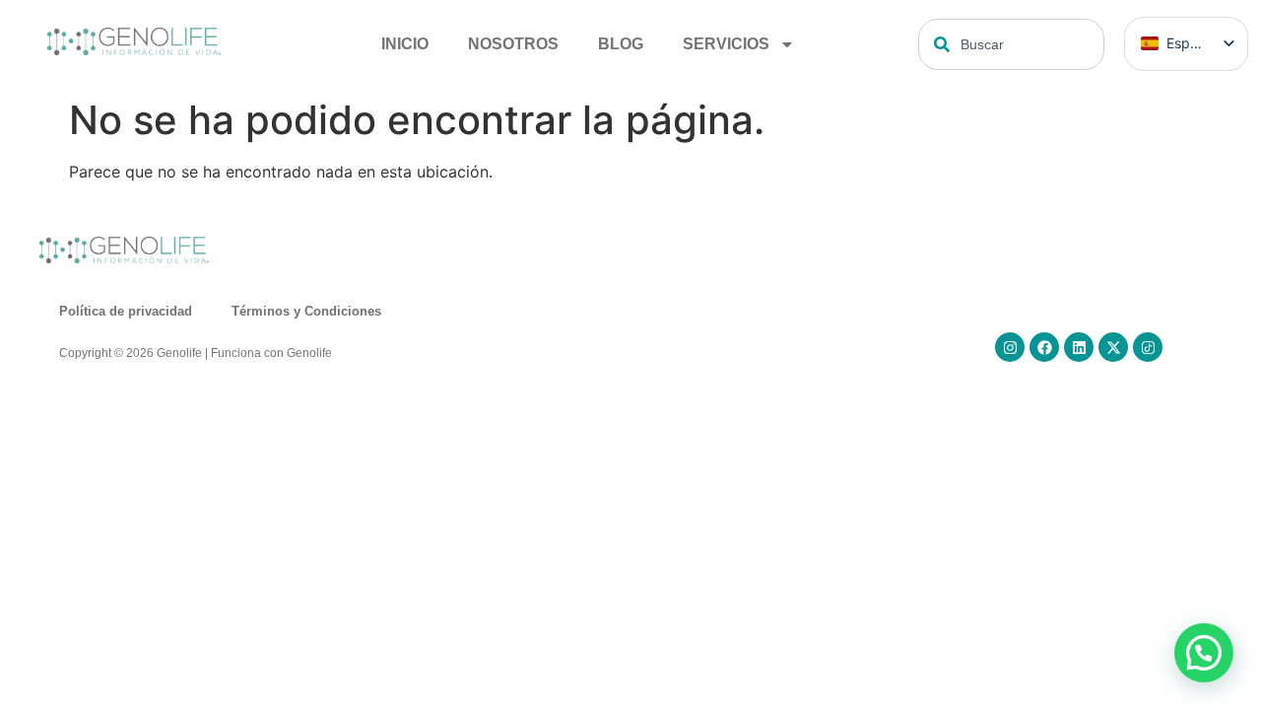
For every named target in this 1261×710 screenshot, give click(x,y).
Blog (620, 44)
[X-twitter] (1113, 347)
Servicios (726, 44)
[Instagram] (1010, 347)
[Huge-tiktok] (1147, 347)
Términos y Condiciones (306, 311)
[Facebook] (1044, 347)
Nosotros (513, 44)
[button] (1203, 652)
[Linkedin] (1079, 347)
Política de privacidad (125, 311)
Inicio (405, 44)
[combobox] (1011, 44)
